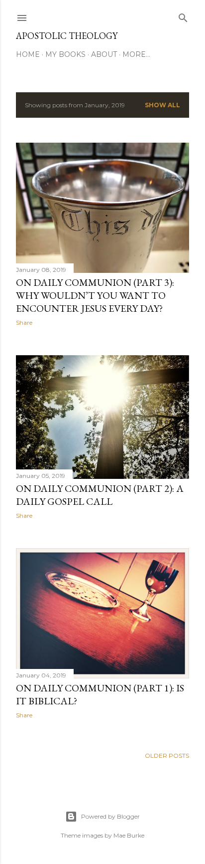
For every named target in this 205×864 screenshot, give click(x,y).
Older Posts (167, 755)
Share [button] (24, 322)
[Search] (183, 15)
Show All (162, 105)
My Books (65, 54)
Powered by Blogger (110, 816)
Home (28, 54)
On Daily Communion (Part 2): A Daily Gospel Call (100, 495)
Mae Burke (128, 835)
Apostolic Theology (66, 35)
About (104, 54)
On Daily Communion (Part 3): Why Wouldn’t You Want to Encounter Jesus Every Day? (95, 295)
